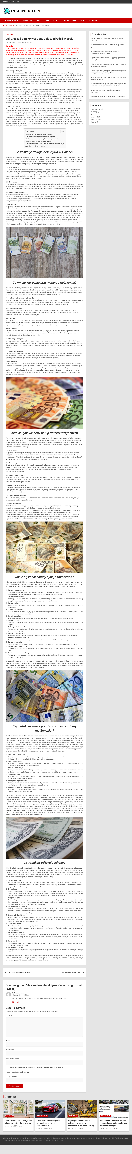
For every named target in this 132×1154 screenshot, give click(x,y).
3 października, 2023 (12, 42)
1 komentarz (30, 42)
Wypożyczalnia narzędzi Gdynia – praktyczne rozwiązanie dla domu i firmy (81, 1123)
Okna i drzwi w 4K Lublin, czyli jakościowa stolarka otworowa (18, 1121)
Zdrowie (82, 20)
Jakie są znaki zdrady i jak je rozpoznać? (39, 141)
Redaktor (20, 1126)
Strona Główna (11, 20)
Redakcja (93, 20)
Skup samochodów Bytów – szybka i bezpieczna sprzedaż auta (49, 1123)
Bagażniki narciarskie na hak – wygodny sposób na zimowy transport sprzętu (113, 1123)
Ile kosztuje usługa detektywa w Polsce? (39, 134)
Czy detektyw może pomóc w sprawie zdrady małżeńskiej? (45, 143)
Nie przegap (10, 1097)
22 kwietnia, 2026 (10, 1126)
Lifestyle (56, 20)
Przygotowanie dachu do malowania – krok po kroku (108, 97)
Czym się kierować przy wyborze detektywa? (40, 136)
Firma (47, 20)
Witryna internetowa (12, 1058)
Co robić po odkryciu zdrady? (35, 146)
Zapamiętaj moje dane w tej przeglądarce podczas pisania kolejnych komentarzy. (35, 1067)
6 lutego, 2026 (41, 1128)
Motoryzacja (70, 20)
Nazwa (8, 1040)
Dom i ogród (26, 20)
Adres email (10, 1049)
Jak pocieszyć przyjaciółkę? (71, 972)
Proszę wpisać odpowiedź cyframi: (17, 1072)
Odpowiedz (15, 1002)
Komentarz (10, 1015)
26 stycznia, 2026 (105, 1128)
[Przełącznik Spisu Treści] (61, 131)
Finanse (38, 20)
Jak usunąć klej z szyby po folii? (19, 972)
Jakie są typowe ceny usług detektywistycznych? (42, 139)
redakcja (22, 42)
